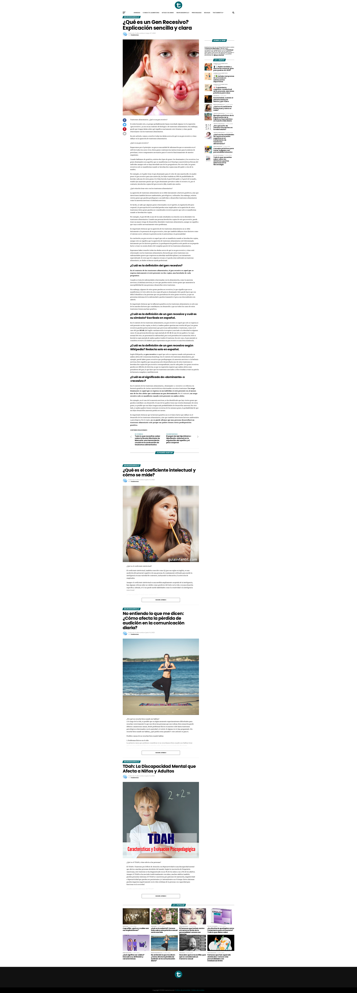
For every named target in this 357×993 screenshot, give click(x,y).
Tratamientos (218, 13)
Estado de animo (168, 13)
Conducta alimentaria (151, 13)
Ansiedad (137, 13)
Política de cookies (198, 990)
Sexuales (207, 13)
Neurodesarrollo (182, 13)
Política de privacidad (182, 990)
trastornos (135, 35)
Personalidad (196, 13)
